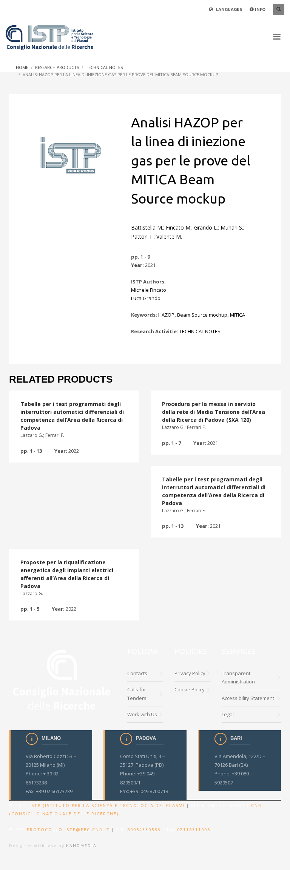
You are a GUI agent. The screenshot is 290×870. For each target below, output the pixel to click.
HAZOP (166, 314)
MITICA (237, 314)
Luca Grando (145, 298)
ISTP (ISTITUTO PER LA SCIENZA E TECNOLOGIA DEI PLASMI (107, 805)
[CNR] (62, 679)
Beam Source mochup (202, 314)
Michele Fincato (148, 289)
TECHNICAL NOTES (200, 331)
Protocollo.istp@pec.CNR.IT (68, 829)
